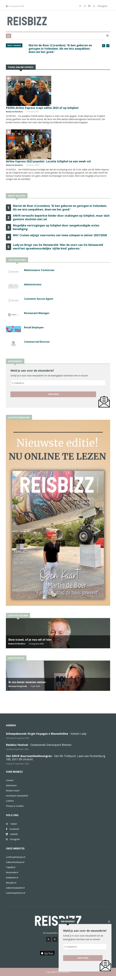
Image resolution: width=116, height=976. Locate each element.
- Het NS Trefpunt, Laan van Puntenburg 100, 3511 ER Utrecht (55, 757)
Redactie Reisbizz (14, 111)
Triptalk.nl (10, 867)
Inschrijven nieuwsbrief (17, 795)
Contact (10, 780)
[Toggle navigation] (8, 36)
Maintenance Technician (39, 270)
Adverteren (11, 785)
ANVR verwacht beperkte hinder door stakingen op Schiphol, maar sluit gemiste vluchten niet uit (61, 46)
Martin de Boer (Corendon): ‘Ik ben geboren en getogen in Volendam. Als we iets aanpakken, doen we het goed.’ (60, 207)
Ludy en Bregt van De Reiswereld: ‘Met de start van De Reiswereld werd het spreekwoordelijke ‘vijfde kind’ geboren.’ (58, 246)
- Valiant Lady (46, 733)
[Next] (107, 45)
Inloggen (102, 6)
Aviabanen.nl (12, 877)
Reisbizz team (12, 790)
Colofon (10, 800)
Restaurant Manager (36, 313)
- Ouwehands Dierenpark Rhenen (38, 745)
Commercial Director (37, 341)
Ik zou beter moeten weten (27, 682)
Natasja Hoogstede (17, 686)
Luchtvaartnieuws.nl (15, 857)
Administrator (33, 284)
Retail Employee (34, 327)
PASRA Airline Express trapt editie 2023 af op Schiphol (42, 108)
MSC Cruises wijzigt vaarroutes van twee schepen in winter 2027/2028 (60, 235)
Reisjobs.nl (11, 882)
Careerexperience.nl (15, 892)
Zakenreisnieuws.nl (15, 862)
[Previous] (103, 45)
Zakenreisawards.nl (15, 887)
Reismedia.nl (12, 872)
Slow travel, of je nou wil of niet (30, 639)
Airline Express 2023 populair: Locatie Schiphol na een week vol (48, 161)
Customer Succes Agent (38, 298)
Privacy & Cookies (15, 805)
